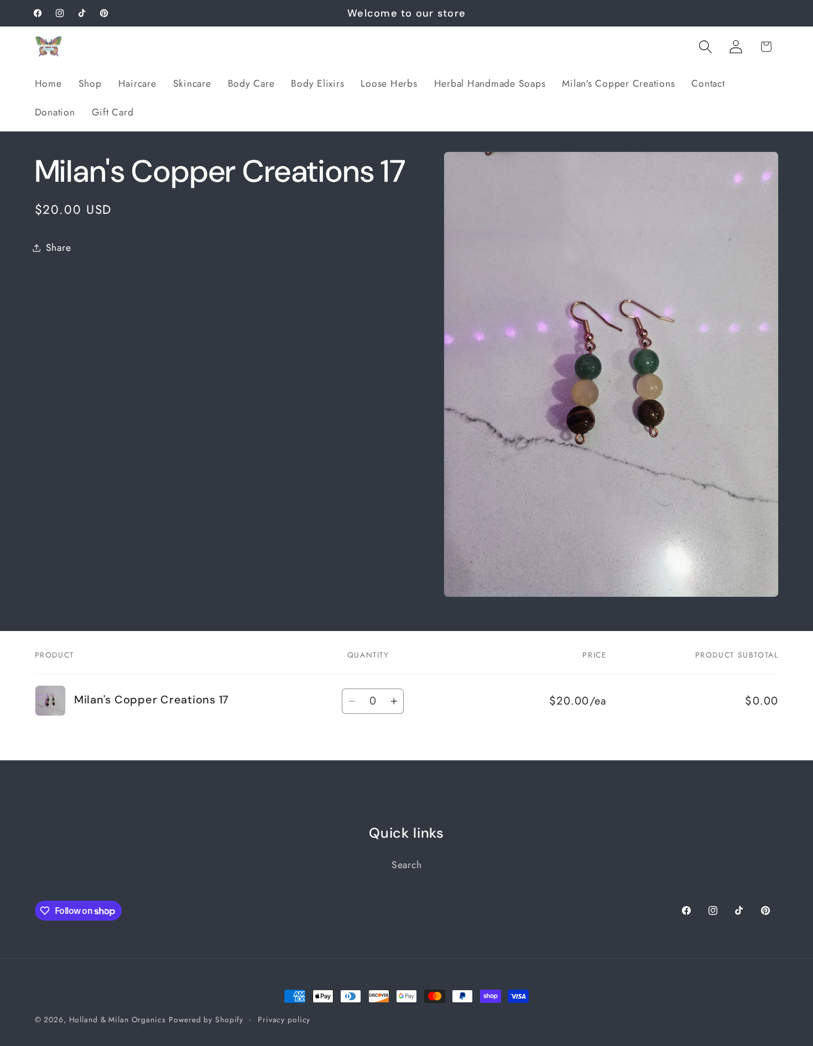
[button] (705, 46)
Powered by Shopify (206, 1019)
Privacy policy (284, 1019)
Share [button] (58, 247)
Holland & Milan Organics (117, 1019)
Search (407, 865)
